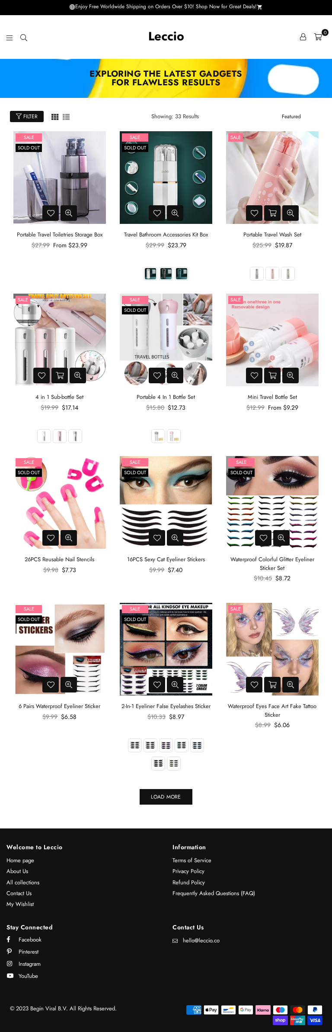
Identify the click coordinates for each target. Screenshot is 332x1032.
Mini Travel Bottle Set (272, 397)
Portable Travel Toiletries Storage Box (59, 234)
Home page (20, 860)
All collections (22, 882)
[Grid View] (55, 116)
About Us (17, 871)
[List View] (66, 116)
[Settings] (303, 36)
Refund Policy (188, 882)
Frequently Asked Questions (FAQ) (213, 893)
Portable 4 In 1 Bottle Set (166, 397)
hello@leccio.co (201, 940)
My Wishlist (20, 904)
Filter (30, 116)
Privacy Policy (188, 871)
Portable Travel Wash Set (272, 234)
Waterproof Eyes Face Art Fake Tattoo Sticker (272, 710)
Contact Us (19, 893)
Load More (166, 797)
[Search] (23, 36)
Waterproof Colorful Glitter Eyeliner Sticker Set (272, 563)
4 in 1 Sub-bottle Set (59, 397)
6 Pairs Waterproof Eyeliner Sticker (59, 706)
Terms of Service (191, 860)
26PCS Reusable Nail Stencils (59, 559)
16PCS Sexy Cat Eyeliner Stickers (166, 559)
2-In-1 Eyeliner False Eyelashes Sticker (166, 706)
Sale (29, 137)
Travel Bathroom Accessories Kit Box (166, 234)
